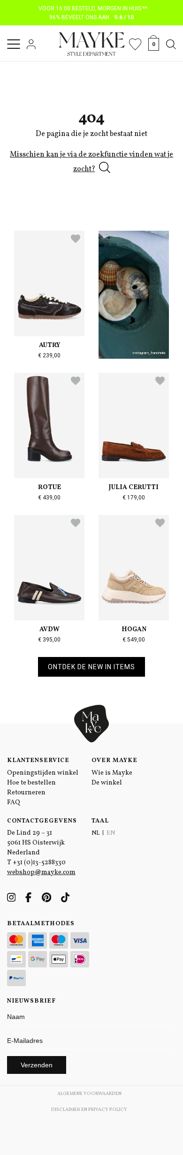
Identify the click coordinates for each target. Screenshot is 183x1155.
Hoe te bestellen (31, 782)
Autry (49, 345)
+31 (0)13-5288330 (39, 862)
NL (95, 833)
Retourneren (26, 792)
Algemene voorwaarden (89, 1093)
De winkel (107, 782)
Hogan (134, 629)
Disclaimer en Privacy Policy (89, 1109)
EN (111, 833)
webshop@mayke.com (41, 872)
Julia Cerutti (134, 487)
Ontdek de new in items (91, 667)
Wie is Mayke (112, 773)
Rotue (49, 487)
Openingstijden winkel (42, 773)
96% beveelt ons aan (91, 17)
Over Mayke (114, 760)
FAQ (13, 802)
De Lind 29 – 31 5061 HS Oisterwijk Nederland (36, 843)
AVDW (49, 629)
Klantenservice (38, 760)
